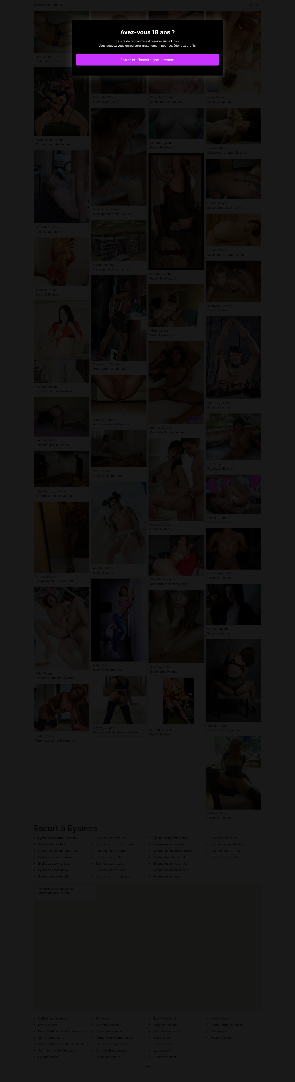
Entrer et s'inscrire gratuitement (147, 60)
